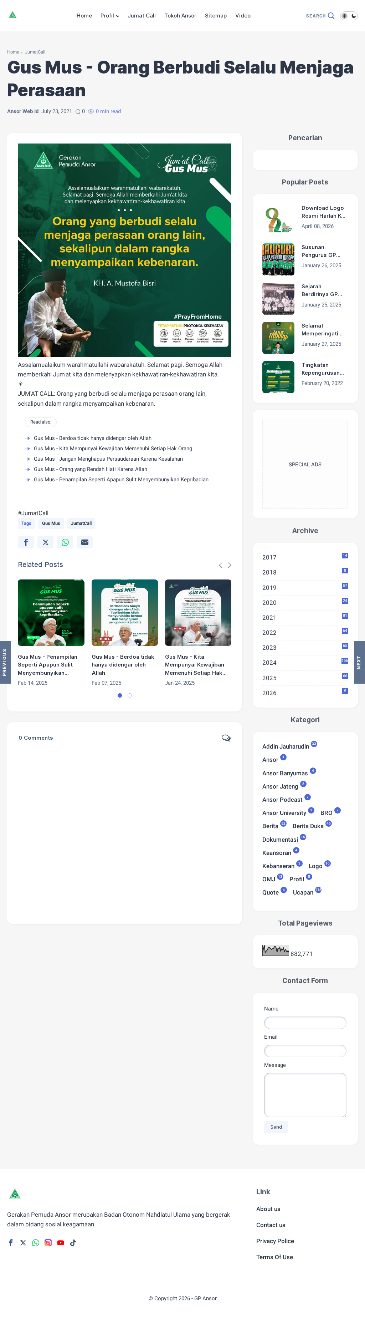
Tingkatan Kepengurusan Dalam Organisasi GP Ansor (321, 369)
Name (271, 1009)
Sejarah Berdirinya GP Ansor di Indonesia (320, 291)
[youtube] (60, 1242)
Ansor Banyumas (285, 773)
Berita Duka (308, 825)
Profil (107, 15)
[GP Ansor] (26, 18)
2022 (305, 632)
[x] (45, 542)
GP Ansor (205, 1298)
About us (268, 1208)
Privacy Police (275, 1241)
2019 (305, 587)
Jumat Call (142, 15)
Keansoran (276, 852)
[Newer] (359, 662)
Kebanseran (278, 865)
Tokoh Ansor (180, 15)
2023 (305, 647)
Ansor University (284, 812)
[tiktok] (73, 1242)
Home (84, 15)
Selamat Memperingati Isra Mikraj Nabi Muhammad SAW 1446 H (324, 330)
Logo (316, 865)
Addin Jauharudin (285, 746)
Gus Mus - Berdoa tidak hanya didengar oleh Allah (92, 438)
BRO (326, 812)
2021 (305, 617)
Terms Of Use (274, 1257)
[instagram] (48, 1242)
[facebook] (26, 542)
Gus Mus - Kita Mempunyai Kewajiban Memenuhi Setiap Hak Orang (113, 448)
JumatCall (35, 52)
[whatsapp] (65, 542)
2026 (304, 693)
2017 (305, 557)
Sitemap (216, 15)
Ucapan (303, 892)
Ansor (270, 759)
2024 (305, 662)
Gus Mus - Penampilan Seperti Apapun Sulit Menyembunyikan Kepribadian (121, 479)
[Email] (85, 542)
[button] (120, 695)
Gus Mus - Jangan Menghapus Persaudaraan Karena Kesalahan (108, 459)
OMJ (268, 879)
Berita (270, 825)
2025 (305, 678)
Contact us (271, 1225)
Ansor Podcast (282, 799)
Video (243, 15)
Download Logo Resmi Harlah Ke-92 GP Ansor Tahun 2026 (324, 212)
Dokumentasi (280, 839)
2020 (305, 602)
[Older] (5, 662)
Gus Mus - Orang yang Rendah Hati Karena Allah (90, 469)
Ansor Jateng (280, 786)
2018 (304, 572)
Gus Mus (51, 523)
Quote (270, 892)
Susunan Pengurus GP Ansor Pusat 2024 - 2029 (319, 251)
